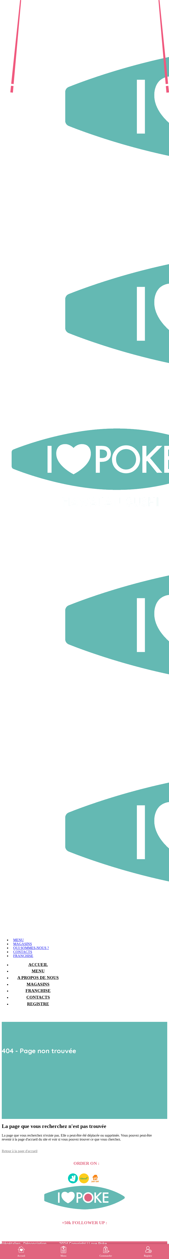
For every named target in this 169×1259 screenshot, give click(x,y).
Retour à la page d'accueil (19, 1151)
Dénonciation (34, 1243)
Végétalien (11, 1243)
